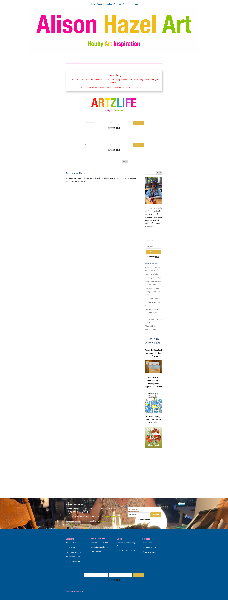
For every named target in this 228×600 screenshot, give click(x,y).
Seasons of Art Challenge (109, 521)
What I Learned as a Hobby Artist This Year (152, 312)
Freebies (117, 4)
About (99, 4)
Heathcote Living (136, 79)
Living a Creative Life (74, 552)
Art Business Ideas (73, 557)
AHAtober (73, 524)
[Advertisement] (114, 478)
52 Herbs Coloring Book (126, 550)
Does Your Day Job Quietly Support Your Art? (153, 291)
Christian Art (71, 547)
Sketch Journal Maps (152, 298)
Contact (134, 4)
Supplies (109, 4)
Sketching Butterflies (153, 278)
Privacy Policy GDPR (149, 543)
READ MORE (149, 226)
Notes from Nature (152, 274)
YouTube (126, 4)
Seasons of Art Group (99, 542)
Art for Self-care (72, 543)
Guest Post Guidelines (99, 547)
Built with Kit (114, 127)
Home (92, 4)
